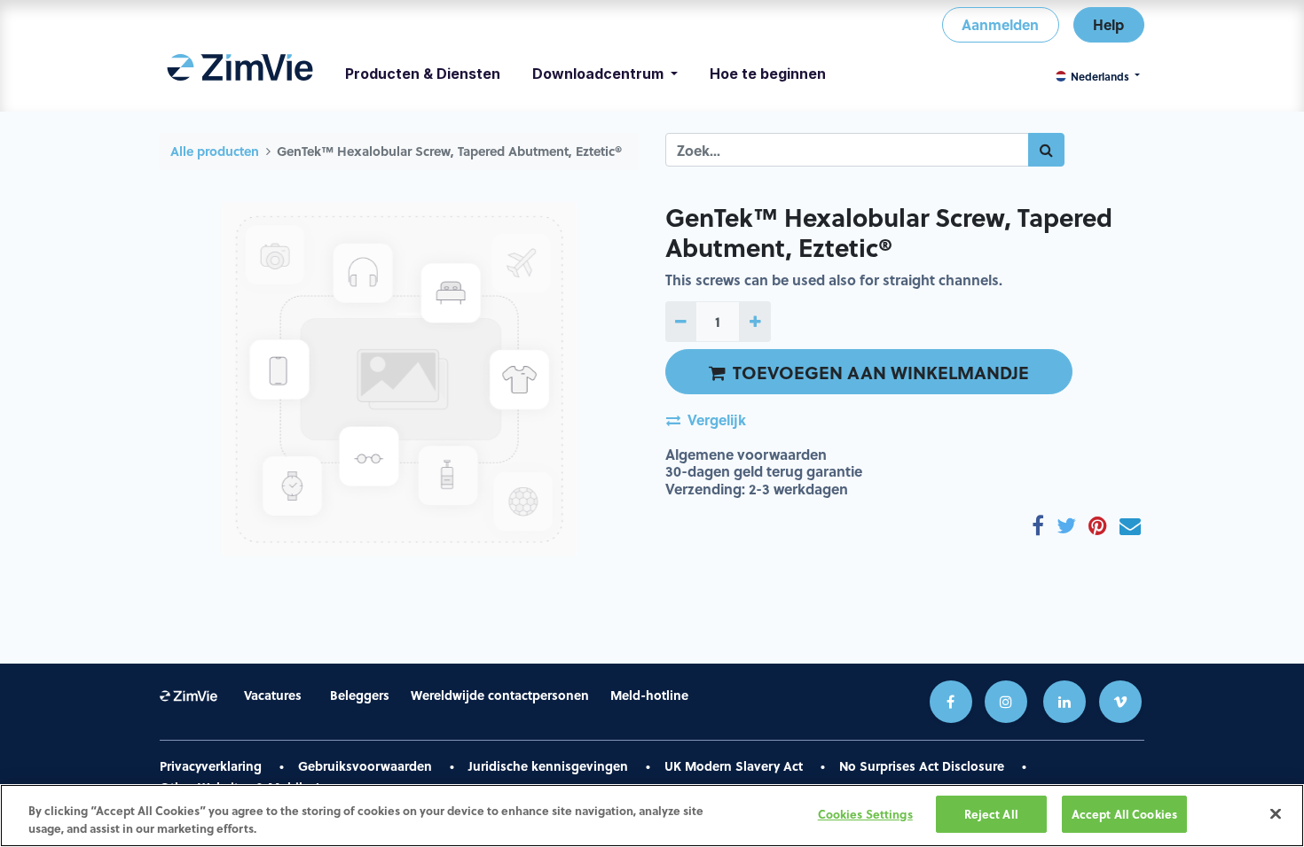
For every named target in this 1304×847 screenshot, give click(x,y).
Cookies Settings (865, 813)
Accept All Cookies (1124, 813)
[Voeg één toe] (754, 321)
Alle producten (214, 151)
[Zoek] (1046, 150)
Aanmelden (1000, 24)
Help (1108, 24)
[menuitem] (240, 73)
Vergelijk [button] (716, 419)
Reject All (991, 813)
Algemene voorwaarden (746, 454)
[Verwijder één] (680, 321)
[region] (652, 815)
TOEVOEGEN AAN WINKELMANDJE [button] (881, 372)
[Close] (1275, 813)
